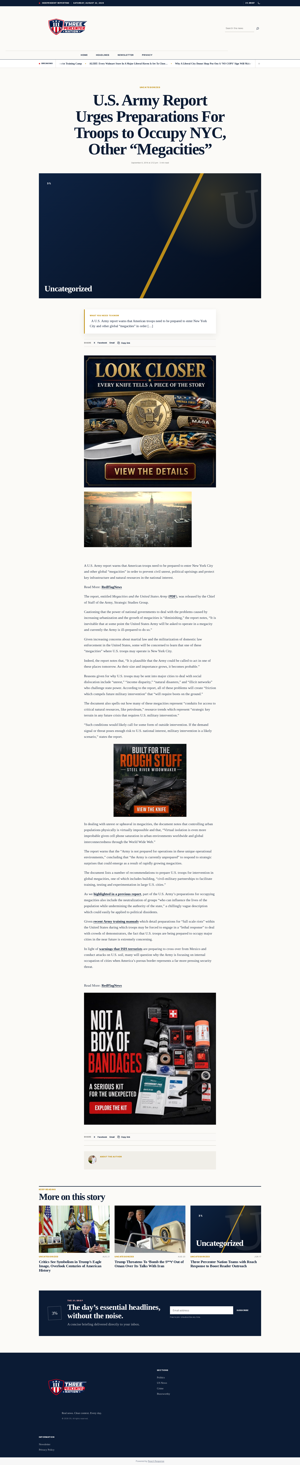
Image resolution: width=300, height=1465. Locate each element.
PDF (172, 596)
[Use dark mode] (259, 3)
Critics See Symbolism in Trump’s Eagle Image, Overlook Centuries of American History (70, 1266)
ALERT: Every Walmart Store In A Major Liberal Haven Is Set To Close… (95, 63)
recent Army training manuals (116, 921)
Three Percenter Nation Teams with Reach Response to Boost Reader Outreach (223, 1264)
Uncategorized (150, 87)
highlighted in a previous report (117, 894)
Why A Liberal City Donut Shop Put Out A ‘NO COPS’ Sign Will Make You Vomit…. (187, 63)
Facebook (102, 343)
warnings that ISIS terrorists (120, 949)
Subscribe (243, 1310)
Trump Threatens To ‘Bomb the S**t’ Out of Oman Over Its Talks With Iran (149, 1264)
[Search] (257, 28)
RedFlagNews (112, 587)
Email (112, 343)
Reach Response (156, 1461)
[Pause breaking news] (258, 64)
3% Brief (250, 3)
